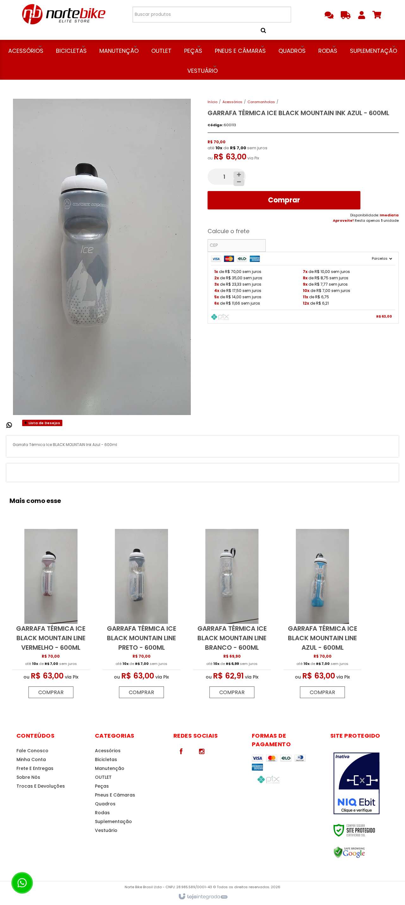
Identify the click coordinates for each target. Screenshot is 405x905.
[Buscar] (271, 30)
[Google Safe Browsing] (362, 852)
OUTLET (103, 777)
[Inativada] (362, 784)
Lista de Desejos (44, 422)
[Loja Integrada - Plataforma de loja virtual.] (203, 897)
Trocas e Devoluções (40, 786)
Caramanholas (261, 101)
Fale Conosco (32, 750)
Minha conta (31, 759)
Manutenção (109, 768)
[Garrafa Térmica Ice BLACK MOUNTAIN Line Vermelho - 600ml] (51, 615)
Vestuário (106, 830)
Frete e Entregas (34, 768)
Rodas (102, 812)
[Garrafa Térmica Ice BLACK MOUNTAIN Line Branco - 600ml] (232, 615)
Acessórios (232, 101)
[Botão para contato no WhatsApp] (22, 882)
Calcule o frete (228, 231)
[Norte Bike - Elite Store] (63, 14)
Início (212, 101)
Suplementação (113, 821)
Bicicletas (106, 759)
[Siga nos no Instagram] (202, 751)
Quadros (105, 804)
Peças (102, 786)
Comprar (284, 200)
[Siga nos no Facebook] (181, 751)
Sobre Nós (28, 777)
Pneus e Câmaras (115, 795)
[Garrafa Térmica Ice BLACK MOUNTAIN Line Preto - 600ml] (141, 615)
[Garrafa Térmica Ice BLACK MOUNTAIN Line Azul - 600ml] (322, 615)
